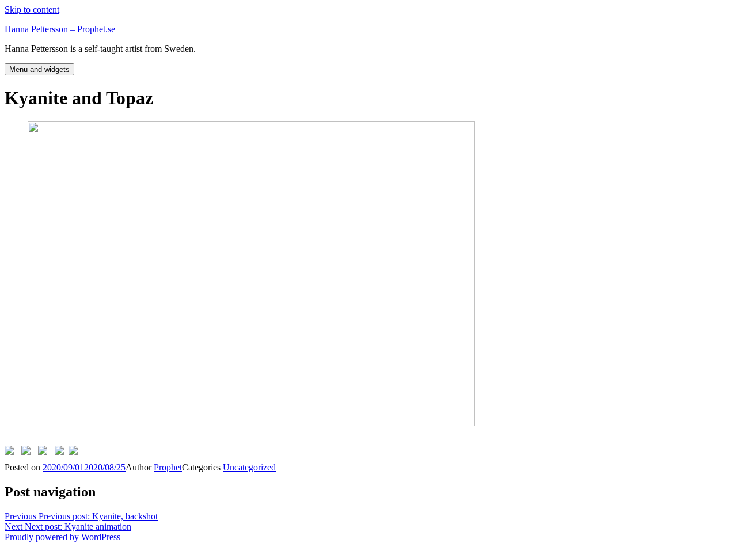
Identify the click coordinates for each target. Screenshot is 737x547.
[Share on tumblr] (62, 452)
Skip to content (32, 9)
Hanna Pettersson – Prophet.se (60, 29)
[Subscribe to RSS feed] (75, 452)
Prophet (168, 467)
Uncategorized (249, 467)
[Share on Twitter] (28, 452)
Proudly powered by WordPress (62, 537)
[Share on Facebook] (11, 452)
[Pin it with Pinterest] (45, 452)
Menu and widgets (39, 69)
